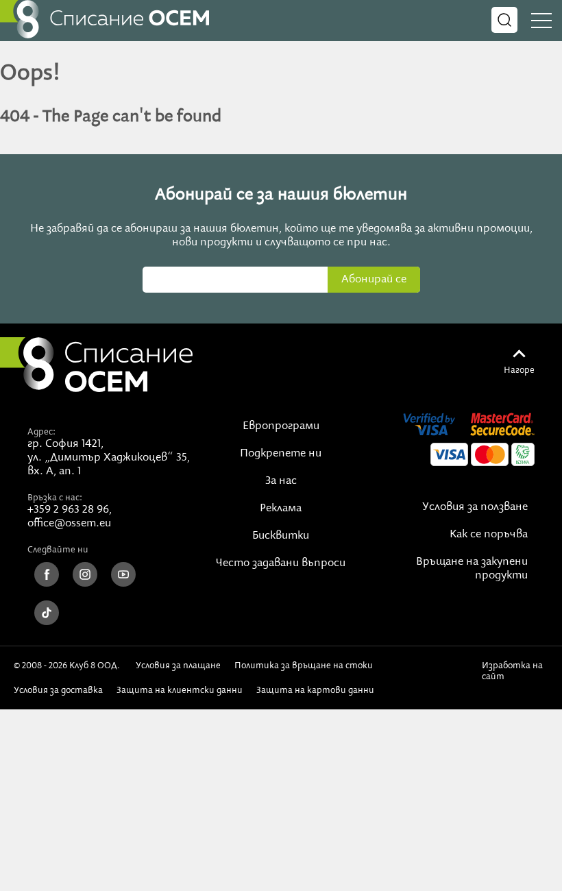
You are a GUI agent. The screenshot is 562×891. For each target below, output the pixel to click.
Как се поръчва (489, 534)
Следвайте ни (57, 549)
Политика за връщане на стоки (303, 665)
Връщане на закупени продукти (472, 569)
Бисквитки (280, 536)
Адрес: (41, 431)
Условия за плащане (178, 665)
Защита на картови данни (315, 690)
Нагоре (519, 370)
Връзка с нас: (54, 497)
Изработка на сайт (512, 671)
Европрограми (281, 426)
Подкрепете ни (280, 454)
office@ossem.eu (69, 523)
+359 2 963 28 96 (68, 510)
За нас (281, 481)
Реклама (281, 508)
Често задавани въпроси (280, 563)
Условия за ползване (475, 507)
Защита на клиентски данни (180, 690)
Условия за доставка (58, 690)
